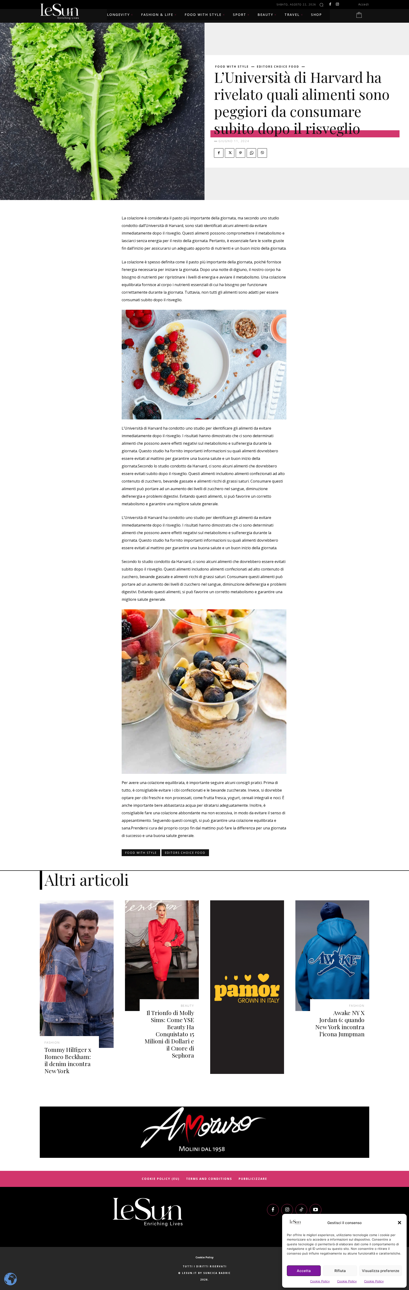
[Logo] (147, 1212)
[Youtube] (315, 1210)
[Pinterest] (240, 153)
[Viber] (262, 153)
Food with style (232, 66)
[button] (399, 1222)
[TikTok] (301, 1210)
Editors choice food (278, 66)
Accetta (304, 1270)
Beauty (187, 1005)
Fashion (52, 1042)
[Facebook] (330, 4)
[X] (229, 153)
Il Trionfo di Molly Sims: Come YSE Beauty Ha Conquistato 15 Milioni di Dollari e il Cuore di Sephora (169, 1034)
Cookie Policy (320, 1281)
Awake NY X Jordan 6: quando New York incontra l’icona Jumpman (340, 1023)
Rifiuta (340, 1270)
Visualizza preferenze (380, 1270)
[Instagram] (337, 4)
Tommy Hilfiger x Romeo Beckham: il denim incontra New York (67, 1060)
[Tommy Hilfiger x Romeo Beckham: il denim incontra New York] (77, 974)
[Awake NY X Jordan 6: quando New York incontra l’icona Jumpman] (332, 955)
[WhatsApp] (251, 153)
